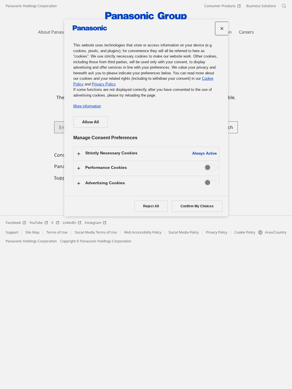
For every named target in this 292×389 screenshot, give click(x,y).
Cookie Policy (244, 232)
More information (87, 106)
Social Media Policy (184, 232)
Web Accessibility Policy (142, 232)
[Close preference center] (222, 28)
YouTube (36, 222)
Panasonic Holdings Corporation (31, 5)
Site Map (32, 232)
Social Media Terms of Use (96, 232)
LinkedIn (69, 222)
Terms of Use (57, 232)
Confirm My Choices (197, 206)
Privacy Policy (216, 232)
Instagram (93, 222)
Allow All (90, 122)
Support (12, 232)
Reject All (151, 206)
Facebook (13, 222)
